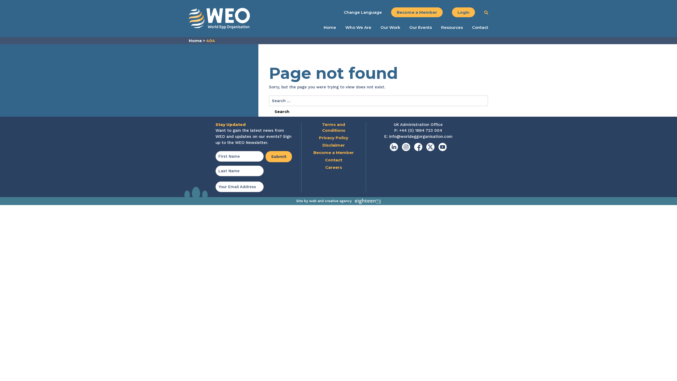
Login (463, 12)
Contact (480, 27)
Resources (452, 27)
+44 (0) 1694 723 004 (420, 130)
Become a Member (417, 12)
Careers (333, 167)
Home (330, 27)
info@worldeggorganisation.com (420, 136)
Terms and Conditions (333, 127)
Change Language (363, 12)
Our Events (420, 27)
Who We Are (358, 27)
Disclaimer (333, 145)
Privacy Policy (333, 137)
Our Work (390, 27)
